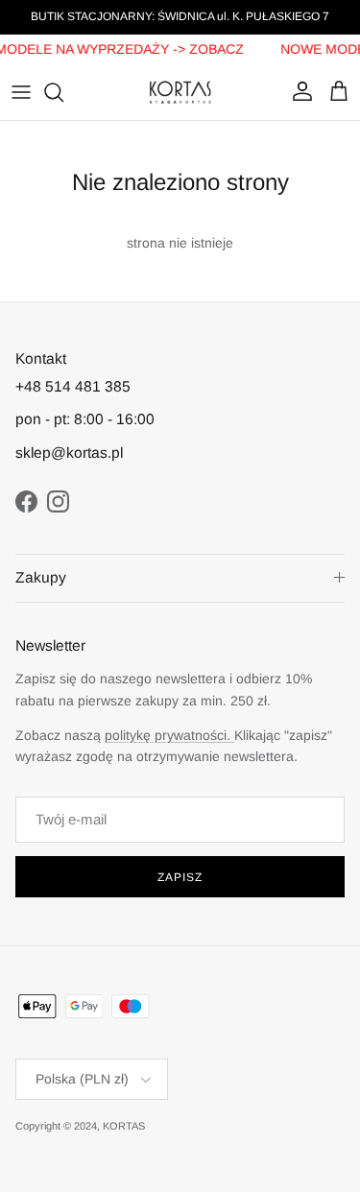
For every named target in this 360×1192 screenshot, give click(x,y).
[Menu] (21, 92)
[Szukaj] (63, 92)
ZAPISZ (180, 877)
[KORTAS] (180, 92)
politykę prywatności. (169, 735)
